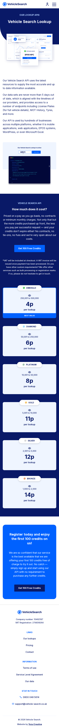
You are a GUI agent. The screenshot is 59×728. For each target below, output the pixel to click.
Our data (29, 681)
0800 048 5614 (31, 697)
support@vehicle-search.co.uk (31, 704)
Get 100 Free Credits (29, 248)
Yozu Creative (35, 724)
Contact (30, 652)
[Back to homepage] (15, 4)
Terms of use (29, 667)
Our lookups (29, 638)
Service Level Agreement (29, 674)
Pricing (29, 645)
